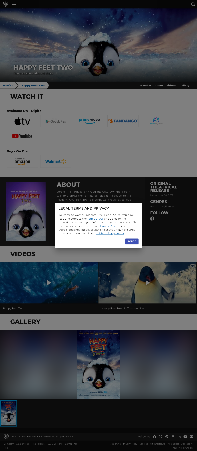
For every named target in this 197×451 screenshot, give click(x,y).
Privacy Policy (108, 226)
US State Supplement (110, 233)
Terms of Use (95, 218)
